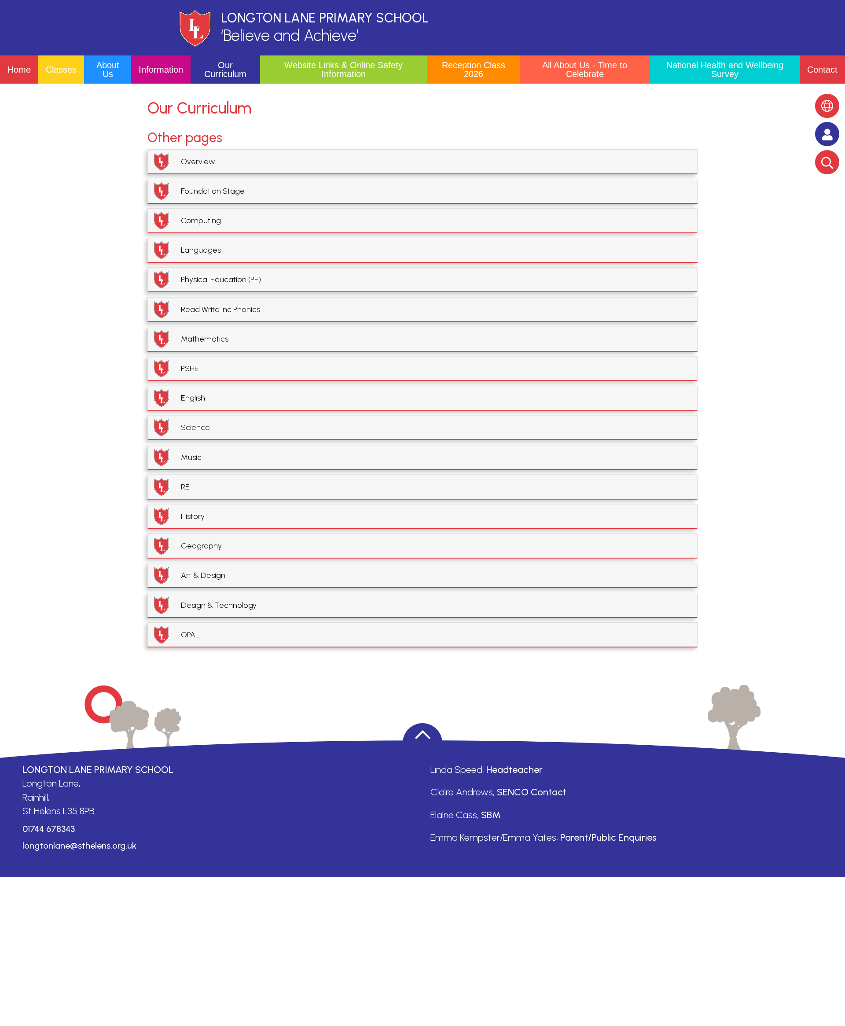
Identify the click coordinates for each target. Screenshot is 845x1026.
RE (185, 487)
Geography (201, 546)
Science (195, 427)
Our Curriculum (225, 69)
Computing (201, 220)
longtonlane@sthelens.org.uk (79, 845)
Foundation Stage (213, 191)
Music (191, 457)
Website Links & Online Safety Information (343, 69)
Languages (201, 250)
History (193, 516)
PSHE (190, 368)
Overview (198, 161)
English (193, 398)
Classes (61, 69)
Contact (822, 69)
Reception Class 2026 (473, 69)
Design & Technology (219, 605)
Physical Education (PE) (221, 279)
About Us (107, 69)
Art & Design (203, 575)
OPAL (190, 635)
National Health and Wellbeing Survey (724, 69)
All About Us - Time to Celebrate (584, 69)
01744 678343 (48, 829)
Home (19, 69)
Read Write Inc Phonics (220, 309)
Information (161, 69)
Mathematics (204, 339)
